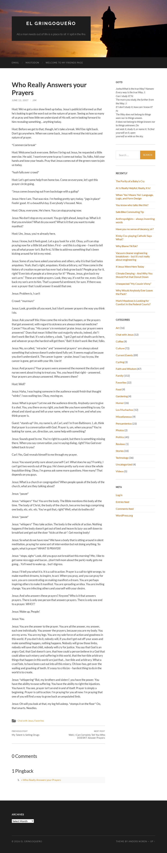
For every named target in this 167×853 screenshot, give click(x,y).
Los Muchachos (124, 409)
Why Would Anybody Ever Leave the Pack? (134, 292)
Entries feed (122, 501)
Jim (34, 100)
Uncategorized (124, 464)
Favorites (39, 720)
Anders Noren (138, 841)
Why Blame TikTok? (126, 246)
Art (118, 327)
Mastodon (32, 62)
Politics (120, 437)
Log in (119, 494)
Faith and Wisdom (126, 368)
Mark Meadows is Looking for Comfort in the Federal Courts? (133, 302)
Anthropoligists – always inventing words (135, 220)
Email (15, 62)
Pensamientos (124, 423)
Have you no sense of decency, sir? (135, 229)
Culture (120, 348)
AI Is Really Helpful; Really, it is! (133, 188)
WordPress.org (124, 515)
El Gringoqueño (51, 23)
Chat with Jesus (25, 720)
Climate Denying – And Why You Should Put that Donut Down (134, 275)
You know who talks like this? (132, 205)
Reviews (120, 443)
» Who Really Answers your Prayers (41, 779)
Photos (120, 430)
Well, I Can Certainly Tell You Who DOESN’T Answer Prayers (87, 734)
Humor (120, 402)
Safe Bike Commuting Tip (130, 211)
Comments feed (125, 508)
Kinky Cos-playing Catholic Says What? (134, 237)
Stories (120, 450)
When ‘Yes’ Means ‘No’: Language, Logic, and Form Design (134, 196)
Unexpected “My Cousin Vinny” (133, 283)
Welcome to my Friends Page (64, 62)
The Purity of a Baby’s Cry (130, 181)
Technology (122, 457)
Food (118, 389)
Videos (120, 471)
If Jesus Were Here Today (130, 266)
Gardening (122, 396)
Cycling (120, 362)
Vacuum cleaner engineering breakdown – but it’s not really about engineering (133, 256)
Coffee (119, 341)
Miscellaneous (124, 416)
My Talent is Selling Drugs (25, 733)
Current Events (124, 355)
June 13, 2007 (20, 100)
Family (119, 375)
